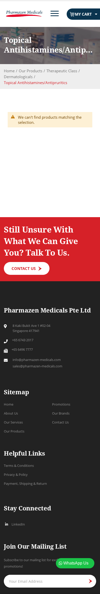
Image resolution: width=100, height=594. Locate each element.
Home (9, 70)
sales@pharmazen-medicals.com (37, 366)
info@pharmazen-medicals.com (37, 359)
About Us (11, 413)
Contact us (24, 268)
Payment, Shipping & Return (25, 483)
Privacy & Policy (16, 474)
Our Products (30, 70)
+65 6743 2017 (22, 340)
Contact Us (60, 422)
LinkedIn (18, 524)
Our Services (13, 422)
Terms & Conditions (19, 465)
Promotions (61, 404)
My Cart (83, 14)
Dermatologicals (18, 76)
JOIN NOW (88, 581)
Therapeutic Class (61, 70)
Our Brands (60, 413)
